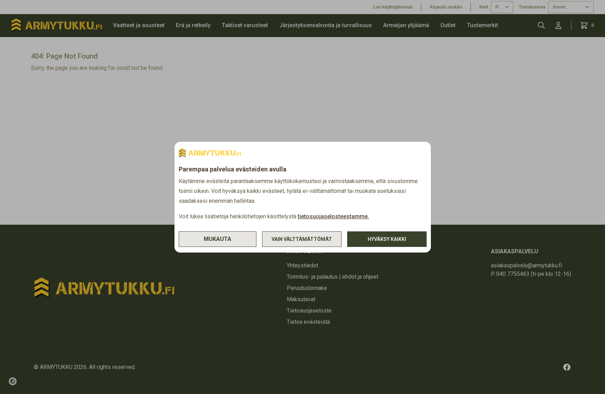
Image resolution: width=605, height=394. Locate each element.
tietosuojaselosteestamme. (333, 216)
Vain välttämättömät (302, 239)
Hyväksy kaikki (387, 239)
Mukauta (217, 239)
